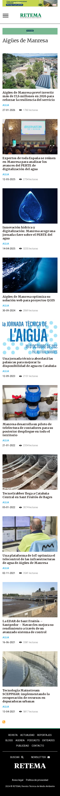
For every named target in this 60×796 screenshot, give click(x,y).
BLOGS (9, 740)
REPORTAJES (44, 735)
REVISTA (13, 735)
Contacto (38, 745)
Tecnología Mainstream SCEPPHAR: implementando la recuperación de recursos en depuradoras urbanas (26, 695)
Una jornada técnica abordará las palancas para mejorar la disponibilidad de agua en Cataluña (29, 362)
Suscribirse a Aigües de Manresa (3, 722)
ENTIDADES (48, 740)
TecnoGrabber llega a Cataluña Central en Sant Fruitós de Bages (27, 495)
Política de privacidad (37, 780)
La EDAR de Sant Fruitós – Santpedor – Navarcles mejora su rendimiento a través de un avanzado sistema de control (27, 626)
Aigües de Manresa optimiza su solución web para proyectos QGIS (28, 298)
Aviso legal (17, 780)
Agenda (20, 740)
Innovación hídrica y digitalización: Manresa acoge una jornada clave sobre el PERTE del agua (28, 232)
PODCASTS (33, 740)
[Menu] (6, 16)
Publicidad (22, 745)
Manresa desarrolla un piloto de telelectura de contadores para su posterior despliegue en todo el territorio (27, 429)
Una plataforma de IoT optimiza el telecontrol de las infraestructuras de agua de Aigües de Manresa (28, 559)
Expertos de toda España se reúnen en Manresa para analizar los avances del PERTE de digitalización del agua (29, 163)
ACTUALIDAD (27, 735)
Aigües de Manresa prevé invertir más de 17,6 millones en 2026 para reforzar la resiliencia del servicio (28, 96)
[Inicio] (30, 16)
